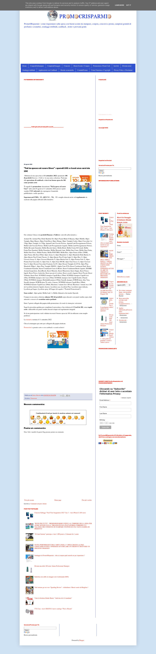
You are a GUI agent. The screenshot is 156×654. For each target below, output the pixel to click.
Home (24, 66)
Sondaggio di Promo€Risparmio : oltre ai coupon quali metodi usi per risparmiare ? (59, 555)
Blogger (81, 640)
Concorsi (67, 66)
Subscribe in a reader (123, 277)
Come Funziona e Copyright (100, 70)
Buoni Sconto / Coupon (81, 66)
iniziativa (29, 319)
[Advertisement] (78, 46)
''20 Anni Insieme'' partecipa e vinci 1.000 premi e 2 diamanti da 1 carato (56, 534)
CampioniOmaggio (53, 66)
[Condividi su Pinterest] (69, 396)
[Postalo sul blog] (63, 396)
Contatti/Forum (82, 70)
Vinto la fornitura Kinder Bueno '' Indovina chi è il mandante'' (53, 598)
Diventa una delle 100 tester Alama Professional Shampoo (51, 566)
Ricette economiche (67, 70)
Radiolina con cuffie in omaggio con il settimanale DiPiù (51, 577)
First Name (103, 407)
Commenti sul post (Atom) (38, 504)
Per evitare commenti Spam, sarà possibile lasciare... (125, 292)
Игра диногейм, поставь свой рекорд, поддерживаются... (125, 301)
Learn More (119, 5)
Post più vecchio (87, 500)
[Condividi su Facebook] (67, 396)
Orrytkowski (122, 320)
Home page (57, 500)
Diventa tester (126, 66)
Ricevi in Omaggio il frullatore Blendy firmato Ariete (124, 220)
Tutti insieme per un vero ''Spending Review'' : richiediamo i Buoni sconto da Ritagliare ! (61, 587)
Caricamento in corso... (106, 114)
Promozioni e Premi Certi (101, 66)
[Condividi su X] (65, 396)
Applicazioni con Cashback (48, 70)
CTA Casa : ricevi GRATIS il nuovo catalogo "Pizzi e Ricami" (53, 609)
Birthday (102, 420)
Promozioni (28, 327)
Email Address (105, 400)
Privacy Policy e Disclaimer (123, 70)
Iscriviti (116, 66)
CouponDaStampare (37, 66)
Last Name (103, 413)
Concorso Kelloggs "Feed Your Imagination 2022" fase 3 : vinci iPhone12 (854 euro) (60, 513)
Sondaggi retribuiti (28, 70)
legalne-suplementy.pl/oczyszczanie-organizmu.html (125, 310)
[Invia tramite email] (61, 396)
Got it (128, 5)
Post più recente (29, 500)
